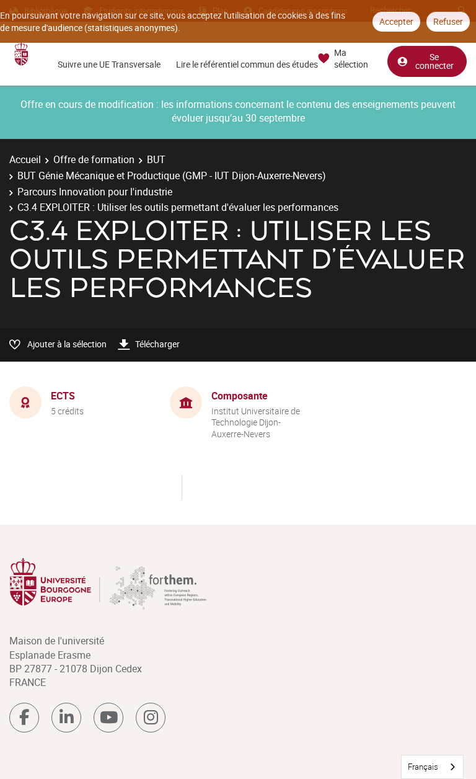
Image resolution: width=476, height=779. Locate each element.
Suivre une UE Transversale (109, 64)
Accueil (25, 159)
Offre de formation (93, 159)
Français (423, 766)
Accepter (396, 21)
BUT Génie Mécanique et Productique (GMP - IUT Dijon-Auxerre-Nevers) (171, 175)
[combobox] (432, 767)
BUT (156, 159)
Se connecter (434, 61)
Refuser (448, 21)
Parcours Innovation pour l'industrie (94, 191)
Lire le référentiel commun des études (247, 64)
